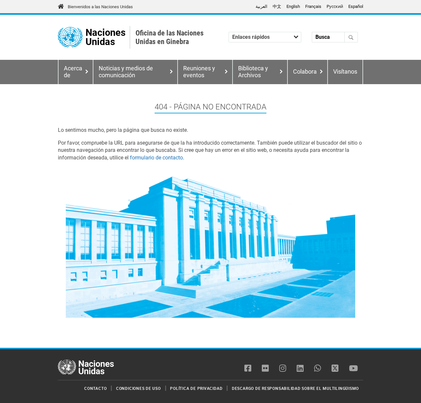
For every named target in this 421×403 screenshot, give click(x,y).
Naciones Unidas (106, 37)
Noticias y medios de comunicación (126, 72)
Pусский (335, 6)
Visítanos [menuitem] (345, 71)
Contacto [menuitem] (95, 388)
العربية (261, 6)
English (293, 6)
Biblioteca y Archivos (253, 72)
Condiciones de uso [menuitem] (138, 388)
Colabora (305, 71)
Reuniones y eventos (199, 72)
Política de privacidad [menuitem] (196, 388)
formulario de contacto (156, 157)
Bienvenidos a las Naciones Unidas (100, 6)
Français (313, 6)
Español (355, 6)
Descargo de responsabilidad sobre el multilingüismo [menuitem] (295, 388)
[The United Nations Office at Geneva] (70, 37)
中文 (277, 6)
